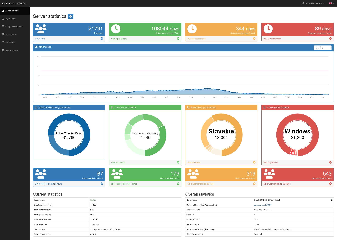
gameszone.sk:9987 (262, 204)
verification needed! (313, 3)
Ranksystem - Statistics (14, 3)
